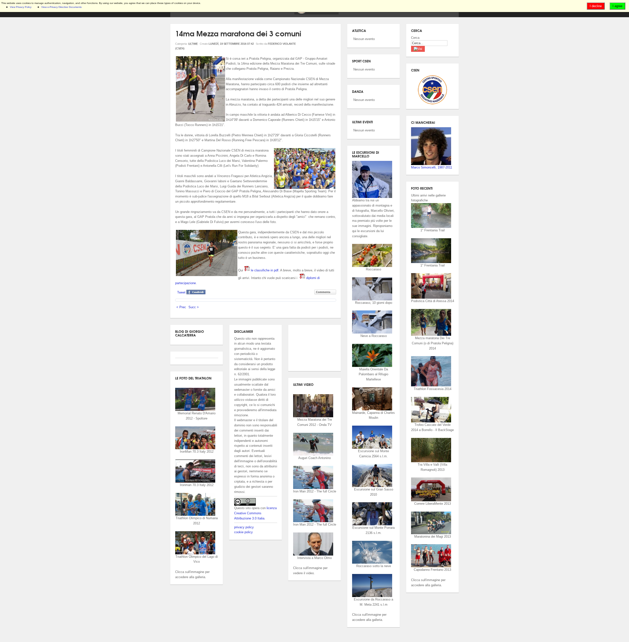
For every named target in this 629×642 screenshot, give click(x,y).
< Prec (181, 307)
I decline (596, 6)
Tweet (181, 292)
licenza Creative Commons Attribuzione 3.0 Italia (255, 513)
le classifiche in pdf (264, 270)
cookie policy (243, 532)
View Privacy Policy (20, 7)
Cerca (415, 38)
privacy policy (244, 527)
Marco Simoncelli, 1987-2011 (431, 167)
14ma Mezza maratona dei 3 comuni (238, 33)
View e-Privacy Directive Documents (61, 7)
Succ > (193, 307)
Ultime (193, 43)
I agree (617, 6)
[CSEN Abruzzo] (316, 13)
